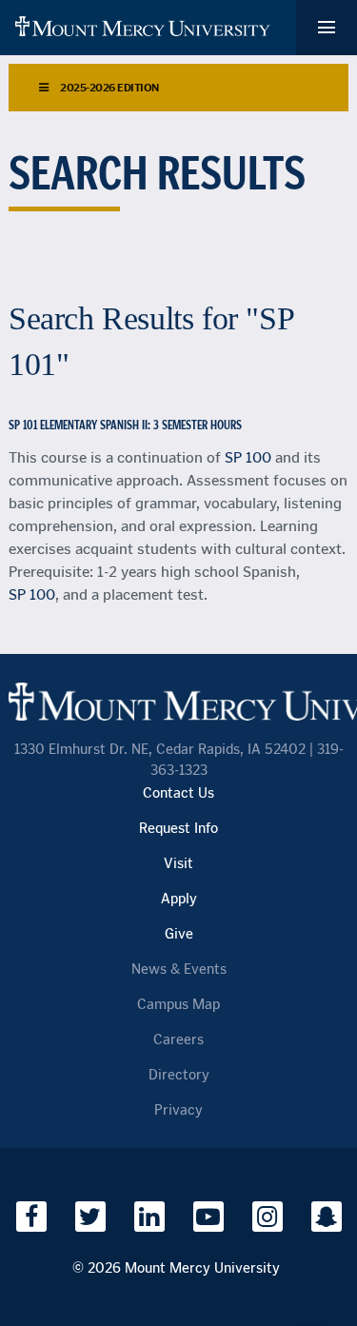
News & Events (179, 969)
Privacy (178, 1110)
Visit (178, 864)
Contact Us (178, 793)
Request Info (178, 828)
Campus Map (178, 1005)
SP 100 (248, 457)
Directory (179, 1075)
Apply (179, 899)
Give (179, 934)
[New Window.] (31, 1216)
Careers (178, 1040)
